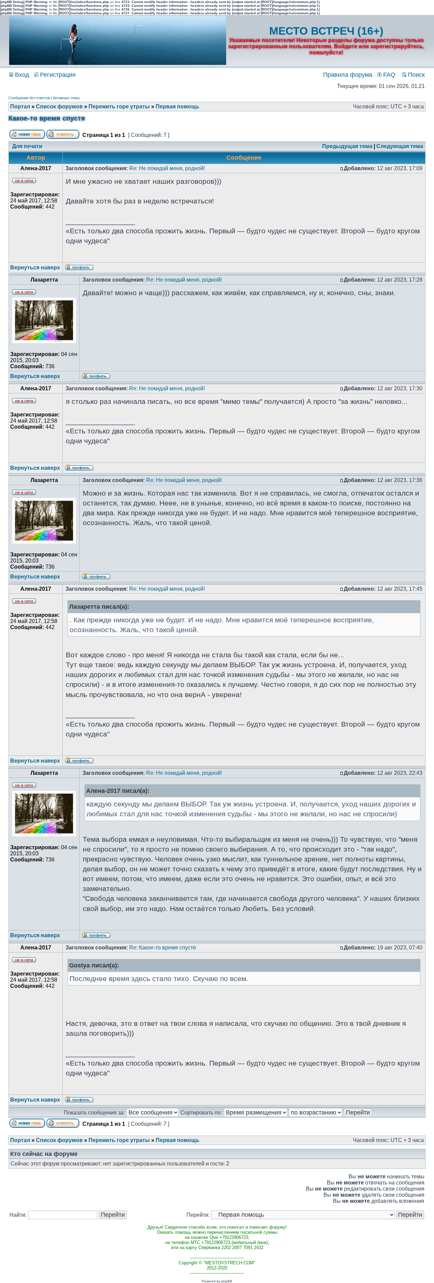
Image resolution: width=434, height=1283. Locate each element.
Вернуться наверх (35, 267)
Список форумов (59, 106)
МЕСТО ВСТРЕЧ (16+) (326, 31)
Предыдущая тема (347, 146)
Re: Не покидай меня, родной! (167, 168)
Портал (20, 106)
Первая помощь (177, 106)
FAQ (388, 74)
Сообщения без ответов (29, 98)
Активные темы (66, 98)
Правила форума (347, 74)
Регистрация (57, 74)
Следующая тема (399, 146)
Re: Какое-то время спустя (162, 947)
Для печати (27, 146)
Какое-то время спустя (46, 118)
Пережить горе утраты (119, 106)
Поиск (415, 74)
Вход (21, 74)
